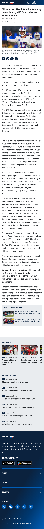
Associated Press (8, 19)
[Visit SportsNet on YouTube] (11, 506)
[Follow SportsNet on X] (4, 506)
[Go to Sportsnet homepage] (9, 3)
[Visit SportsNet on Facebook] (17, 506)
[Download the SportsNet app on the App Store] (8, 463)
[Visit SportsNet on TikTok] (31, 507)
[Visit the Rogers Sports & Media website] (11, 519)
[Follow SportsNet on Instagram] (24, 506)
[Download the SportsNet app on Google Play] (24, 463)
